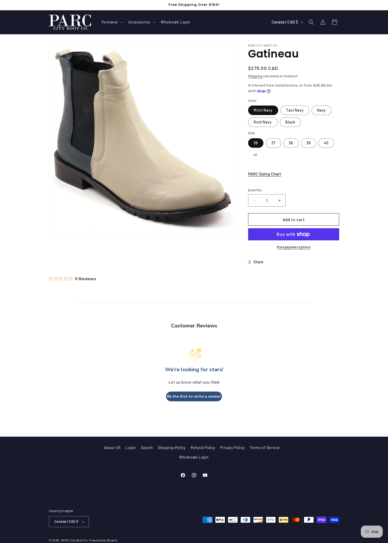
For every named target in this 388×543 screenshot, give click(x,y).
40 (326, 143)
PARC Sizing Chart (264, 173)
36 (256, 143)
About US (112, 447)
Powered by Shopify (103, 540)
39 (308, 143)
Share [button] (258, 262)
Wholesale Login (194, 457)
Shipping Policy (172, 447)
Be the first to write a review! (194, 396)
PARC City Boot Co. (75, 540)
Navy (321, 110)
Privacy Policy (232, 447)
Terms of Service (265, 447)
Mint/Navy (263, 110)
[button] (111, 22)
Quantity (255, 190)
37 (273, 143)
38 (291, 143)
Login (130, 447)
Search (147, 447)
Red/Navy (263, 122)
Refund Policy (203, 447)
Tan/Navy (295, 110)
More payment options (293, 247)
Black (290, 122)
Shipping (255, 76)
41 (258, 156)
